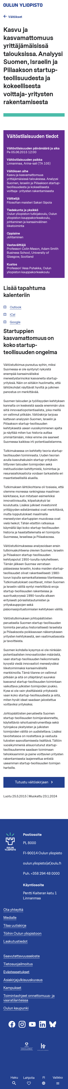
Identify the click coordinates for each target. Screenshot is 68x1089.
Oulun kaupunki (16, 1008)
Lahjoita (29, 1078)
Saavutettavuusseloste (21, 956)
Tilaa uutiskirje (14, 925)
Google (15, 322)
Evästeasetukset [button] (16, 972)
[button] (58, 1080)
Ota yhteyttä (13, 909)
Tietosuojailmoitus (18, 964)
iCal (12, 315)
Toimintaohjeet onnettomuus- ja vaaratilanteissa (29, 998)
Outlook (15, 307)
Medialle (9, 917)
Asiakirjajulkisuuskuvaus (22, 979)
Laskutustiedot (15, 941)
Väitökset (15, 17)
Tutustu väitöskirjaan (32, 782)
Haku (14, 1078)
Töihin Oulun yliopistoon (22, 933)
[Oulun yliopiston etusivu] (34, 4)
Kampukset (12, 987)
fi (46, 1082)
